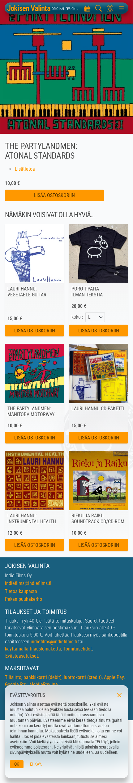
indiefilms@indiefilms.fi (28, 583)
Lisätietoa (25, 169)
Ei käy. (36, 764)
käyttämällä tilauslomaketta (33, 649)
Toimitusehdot (77, 649)
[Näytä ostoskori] (87, 8)
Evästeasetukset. (22, 656)
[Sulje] (118, 694)
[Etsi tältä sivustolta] (98, 8)
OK (16, 764)
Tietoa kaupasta (21, 591)
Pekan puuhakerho (23, 599)
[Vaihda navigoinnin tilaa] (121, 8)
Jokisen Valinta (28, 8)
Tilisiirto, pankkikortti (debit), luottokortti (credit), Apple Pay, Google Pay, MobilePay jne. (65, 680)
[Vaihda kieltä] (110, 8)
